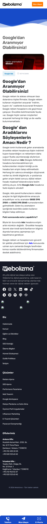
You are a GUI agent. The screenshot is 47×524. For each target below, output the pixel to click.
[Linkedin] (20, 289)
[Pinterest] (9, 295)
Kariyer (5, 329)
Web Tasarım (8, 394)
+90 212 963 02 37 (10, 472)
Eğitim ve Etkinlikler (10, 334)
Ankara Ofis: (8, 439)
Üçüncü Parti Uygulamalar (13, 409)
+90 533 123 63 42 (10, 454)
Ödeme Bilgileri (9, 349)
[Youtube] (26, 289)
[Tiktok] (31, 289)
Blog (4, 339)
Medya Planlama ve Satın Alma (15, 404)
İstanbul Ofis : (9, 461)
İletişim (5, 363)
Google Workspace (10, 399)
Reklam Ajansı (8, 379)
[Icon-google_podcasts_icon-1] (26, 295)
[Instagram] (9, 289)
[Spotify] (15, 295)
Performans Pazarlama (12, 389)
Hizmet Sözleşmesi (10, 354)
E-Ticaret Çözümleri (11, 419)
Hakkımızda (7, 324)
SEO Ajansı (7, 384)
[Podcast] (20, 295)
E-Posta (39, 522)
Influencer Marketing (11, 414)
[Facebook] (4, 289)
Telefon (7, 522)
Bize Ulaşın (23, 522)
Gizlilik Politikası (9, 358)
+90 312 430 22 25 (10, 451)
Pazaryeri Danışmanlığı (12, 424)
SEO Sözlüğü (8, 344)
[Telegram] (4, 295)
